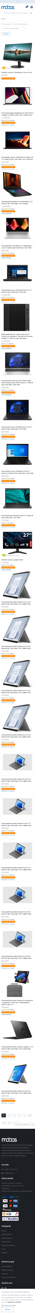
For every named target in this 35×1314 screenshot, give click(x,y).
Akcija (4, 1249)
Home (3, 19)
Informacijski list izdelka (12, 68)
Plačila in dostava (7, 1270)
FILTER (6, 34)
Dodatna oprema (7, 1238)
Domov (4, 1231)
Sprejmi (7, 1309)
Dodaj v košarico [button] (13, 59)
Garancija (5, 1274)
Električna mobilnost (8, 1245)
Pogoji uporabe (7, 1266)
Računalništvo (6, 1242)
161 (4, 1123)
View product (22, 59)
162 (9, 1123)
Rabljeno (5, 1253)
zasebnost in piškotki (14, 1302)
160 (29, 1115)
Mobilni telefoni (7, 1234)
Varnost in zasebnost (9, 1277)
